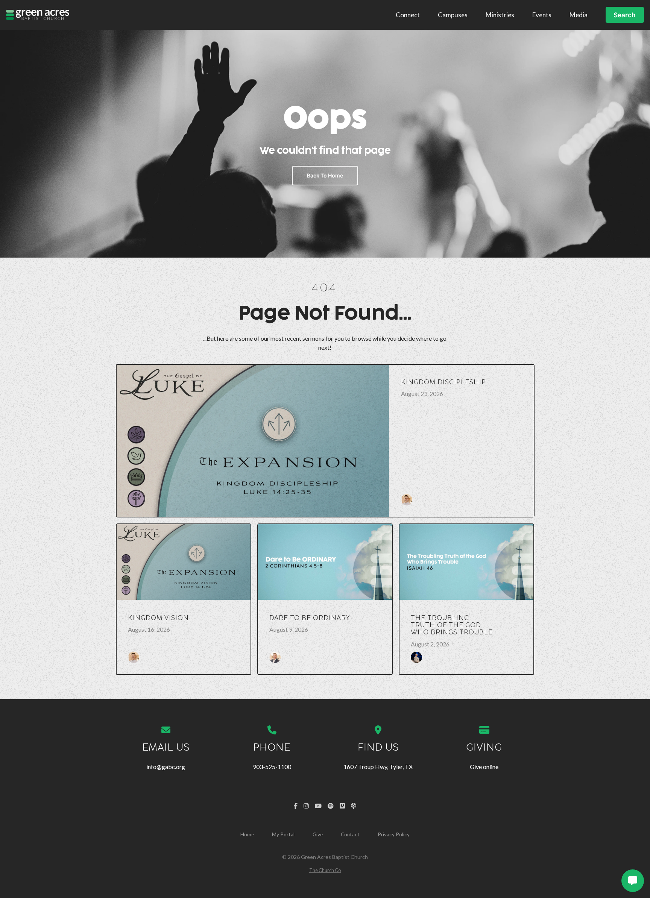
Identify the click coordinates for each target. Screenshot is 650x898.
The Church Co (325, 870)
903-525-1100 (272, 766)
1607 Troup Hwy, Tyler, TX (378, 766)
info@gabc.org (165, 766)
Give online (484, 766)
